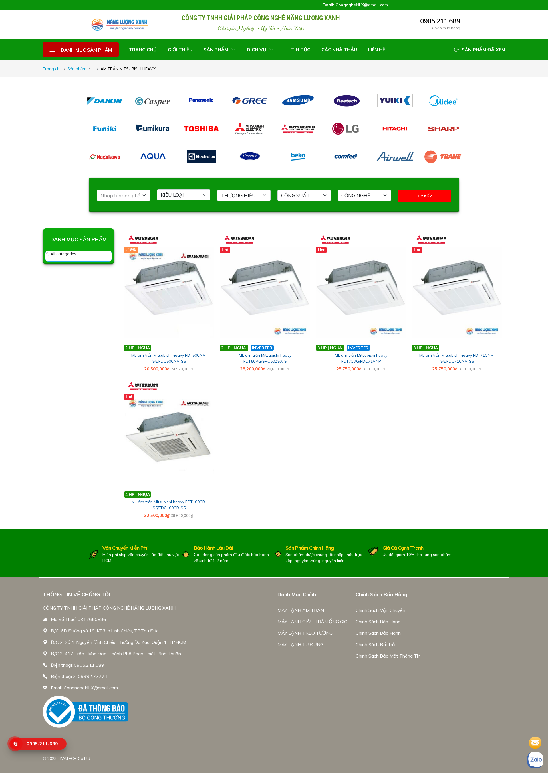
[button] (479, 49)
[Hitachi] (395, 128)
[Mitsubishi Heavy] (298, 128)
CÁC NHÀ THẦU (339, 49)
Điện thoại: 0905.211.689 (77, 665)
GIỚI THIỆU (180, 49)
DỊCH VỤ (257, 49)
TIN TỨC (300, 49)
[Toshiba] (201, 128)
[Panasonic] (201, 100)
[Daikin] (105, 100)
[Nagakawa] (105, 156)
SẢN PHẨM (216, 49)
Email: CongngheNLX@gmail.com (84, 688)
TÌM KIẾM (424, 196)
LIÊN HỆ (376, 49)
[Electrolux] (201, 156)
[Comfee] (347, 156)
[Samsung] (298, 100)
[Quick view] (215, 233)
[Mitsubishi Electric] (250, 128)
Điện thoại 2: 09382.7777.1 (79, 676)
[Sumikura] (153, 128)
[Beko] (298, 156)
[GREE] (250, 100)
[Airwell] (395, 156)
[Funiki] (105, 128)
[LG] (347, 128)
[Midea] (443, 100)
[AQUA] (153, 156)
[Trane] (443, 156)
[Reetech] (347, 100)
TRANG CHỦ (143, 49)
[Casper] (153, 100)
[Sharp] (443, 128)
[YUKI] (395, 100)
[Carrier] (250, 156)
